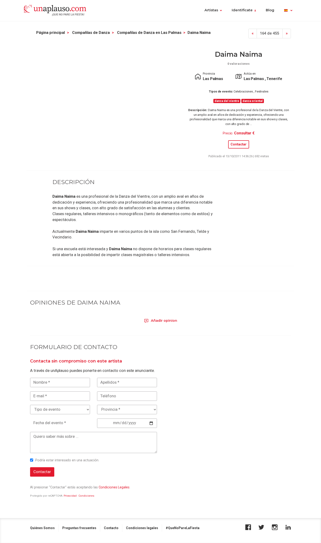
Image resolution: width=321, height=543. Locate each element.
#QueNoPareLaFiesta (183, 528)
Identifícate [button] (242, 10)
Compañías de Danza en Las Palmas (149, 32)
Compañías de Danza (91, 32)
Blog (270, 10)
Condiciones (86, 495)
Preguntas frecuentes (79, 528)
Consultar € (244, 133)
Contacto (111, 528)
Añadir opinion (163, 320)
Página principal (50, 32)
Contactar (239, 144)
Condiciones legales (142, 528)
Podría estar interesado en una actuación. (67, 460)
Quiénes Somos (42, 528)
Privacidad (70, 495)
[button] (288, 11)
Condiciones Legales (114, 487)
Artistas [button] (211, 10)
